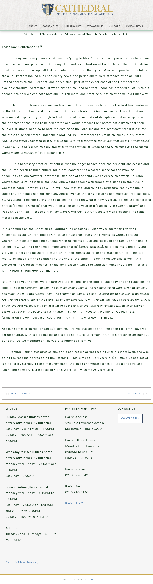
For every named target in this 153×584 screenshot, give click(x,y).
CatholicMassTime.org (22, 562)
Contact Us (130, 418)
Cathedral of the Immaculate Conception (77, 11)
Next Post (135, 393)
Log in (89, 579)
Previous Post (20, 393)
